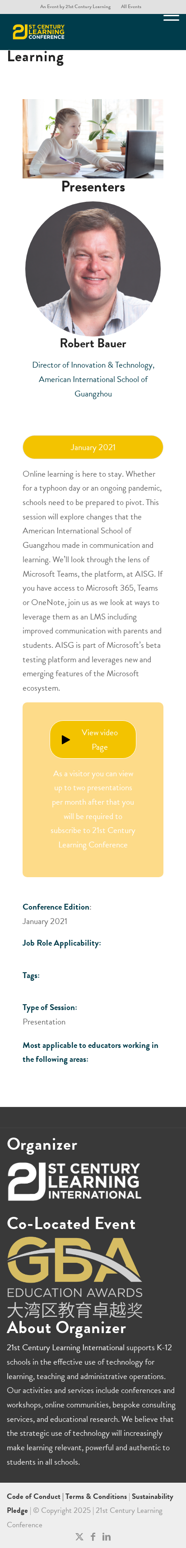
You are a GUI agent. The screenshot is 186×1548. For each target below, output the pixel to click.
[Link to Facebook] (93, 1536)
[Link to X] (79, 1536)
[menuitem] (76, 7)
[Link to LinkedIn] (106, 1536)
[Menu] (166, 32)
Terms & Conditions (96, 1496)
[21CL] (76, 32)
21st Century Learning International (66, 1347)
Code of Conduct (34, 1496)
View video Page (100, 739)
